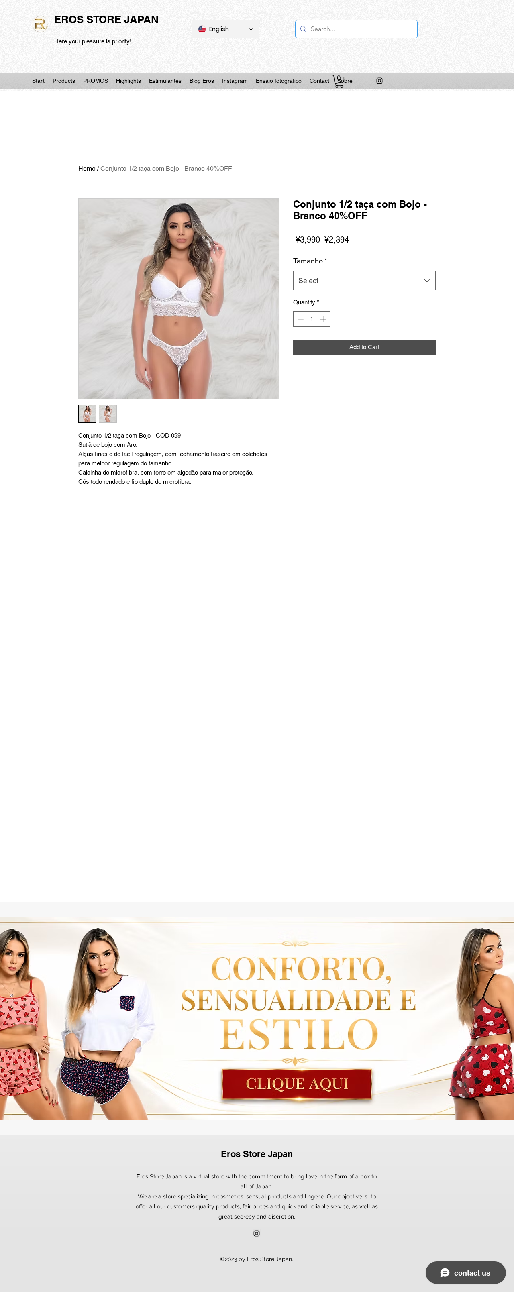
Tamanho (310, 261)
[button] (339, 81)
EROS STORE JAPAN (106, 19)
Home (87, 168)
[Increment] (323, 319)
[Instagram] (379, 81)
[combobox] (364, 281)
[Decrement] (299, 319)
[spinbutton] (311, 319)
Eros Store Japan (257, 1154)
